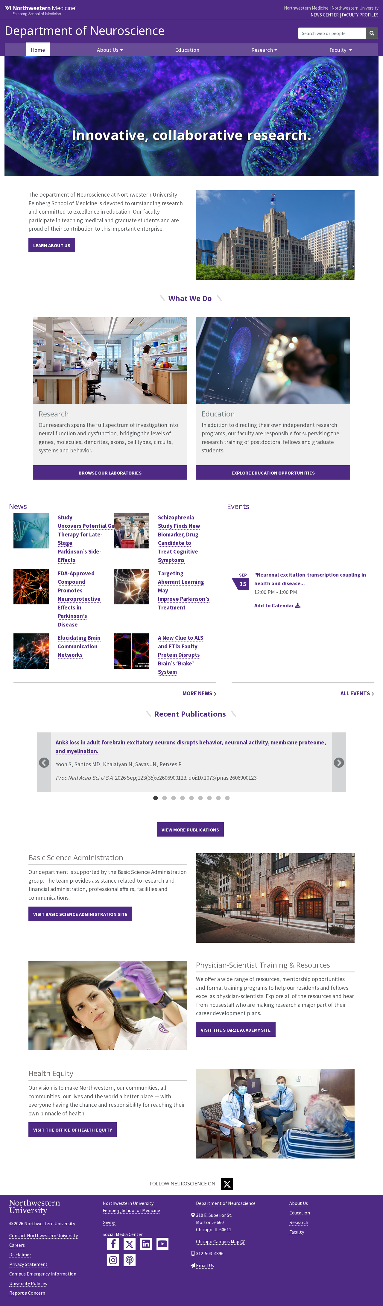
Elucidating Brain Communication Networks (79, 646)
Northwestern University (355, 8)
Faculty (296, 1232)
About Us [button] (107, 49)
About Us (298, 1203)
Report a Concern (27, 1293)
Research (298, 1222)
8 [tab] (218, 798)
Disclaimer (20, 1255)
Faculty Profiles (360, 15)
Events (238, 506)
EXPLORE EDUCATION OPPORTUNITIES (273, 473)
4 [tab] (183, 798)
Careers (17, 1245)
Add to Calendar (274, 605)
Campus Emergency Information (42, 1274)
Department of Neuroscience (84, 30)
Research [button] (262, 49)
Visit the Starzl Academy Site (236, 1030)
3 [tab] (174, 798)
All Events (355, 693)
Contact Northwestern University (43, 1235)
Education (187, 49)
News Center (325, 15)
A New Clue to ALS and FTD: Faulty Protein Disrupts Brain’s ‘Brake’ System (180, 654)
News (18, 506)
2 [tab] (165, 798)
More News (197, 693)
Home (38, 49)
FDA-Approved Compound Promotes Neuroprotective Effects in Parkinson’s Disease (79, 599)
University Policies (28, 1283)
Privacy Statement (28, 1264)
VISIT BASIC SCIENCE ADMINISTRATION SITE (80, 914)
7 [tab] (209, 798)
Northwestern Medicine (306, 8)
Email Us (205, 1265)
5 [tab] (191, 798)
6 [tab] (200, 798)
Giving (109, 1222)
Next (339, 762)
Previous (44, 762)
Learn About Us (51, 245)
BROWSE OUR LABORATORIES (110, 473)
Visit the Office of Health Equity (72, 1130)
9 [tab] (227, 798)
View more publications (190, 830)
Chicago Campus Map (217, 1241)
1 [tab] (156, 798)
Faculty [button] (338, 49)
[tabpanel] (191, 762)
